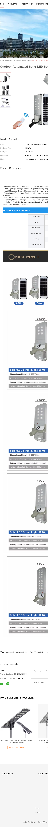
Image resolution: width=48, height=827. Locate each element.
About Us (12, 4)
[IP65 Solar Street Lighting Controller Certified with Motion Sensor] (17, 720)
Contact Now (18, 747)
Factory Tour (26, 4)
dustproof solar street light (16, 652)
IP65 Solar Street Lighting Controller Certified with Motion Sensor (17, 741)
